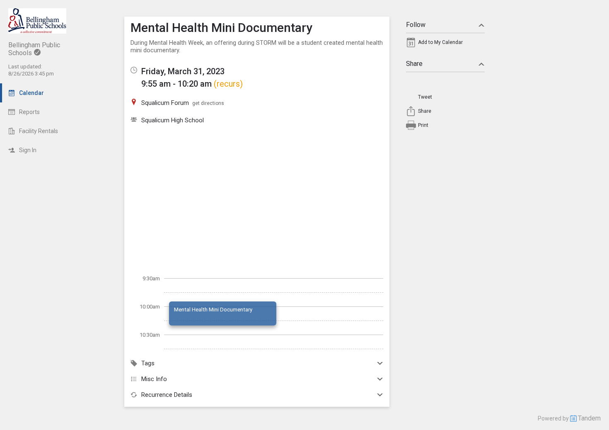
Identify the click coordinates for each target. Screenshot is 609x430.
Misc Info (154, 379)
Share (414, 64)
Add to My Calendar (440, 42)
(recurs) (228, 84)
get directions (208, 103)
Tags (148, 363)
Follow (415, 25)
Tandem (589, 418)
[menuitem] (445, 44)
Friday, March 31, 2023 (183, 71)
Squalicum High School (172, 120)
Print (423, 125)
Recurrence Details (166, 394)
